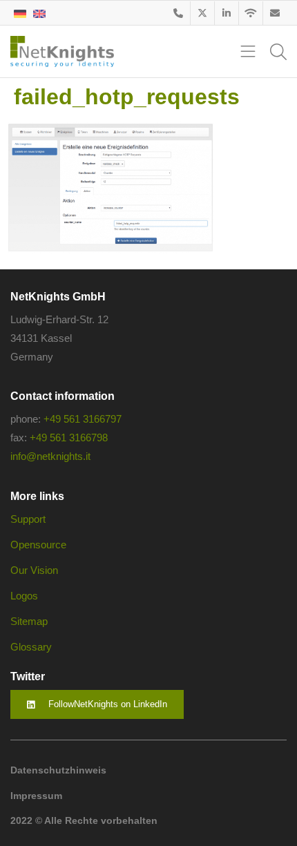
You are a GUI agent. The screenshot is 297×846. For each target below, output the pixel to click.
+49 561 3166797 (83, 419)
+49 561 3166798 (69, 437)
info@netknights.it (50, 456)
